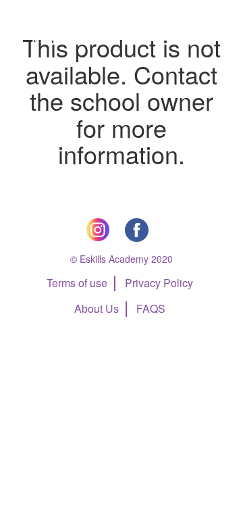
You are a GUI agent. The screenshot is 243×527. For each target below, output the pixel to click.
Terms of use (77, 283)
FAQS (150, 308)
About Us (96, 308)
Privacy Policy (159, 283)
